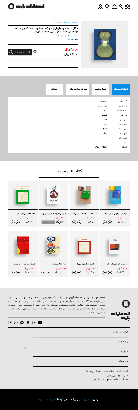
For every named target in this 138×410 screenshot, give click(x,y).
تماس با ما (123, 361)
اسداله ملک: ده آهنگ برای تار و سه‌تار (81, 214)
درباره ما (124, 351)
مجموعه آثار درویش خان (117, 264)
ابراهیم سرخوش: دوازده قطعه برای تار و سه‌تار (108, 214)
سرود (70, 39)
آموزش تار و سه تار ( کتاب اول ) (53, 214)
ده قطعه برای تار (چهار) (86, 264)
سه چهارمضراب (59, 264)
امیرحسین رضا (62, 35)
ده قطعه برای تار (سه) (26, 214)
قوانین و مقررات (120, 332)
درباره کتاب (100, 89)
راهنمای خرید (121, 342)
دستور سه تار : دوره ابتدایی (24, 264)
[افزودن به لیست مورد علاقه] (110, 222)
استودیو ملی (86, 400)
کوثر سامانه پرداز (47, 400)
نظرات (54, 89)
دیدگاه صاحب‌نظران (77, 89)
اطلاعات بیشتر (121, 89)
